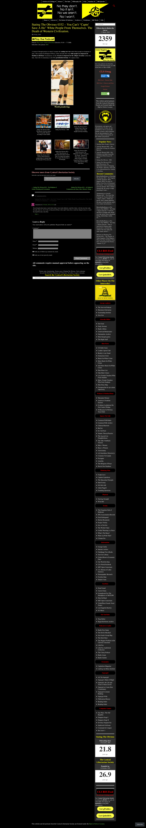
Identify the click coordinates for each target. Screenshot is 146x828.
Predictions (86, 20)
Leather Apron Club (104, 350)
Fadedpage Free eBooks (105, 552)
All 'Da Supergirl (103, 677)
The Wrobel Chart (103, 528)
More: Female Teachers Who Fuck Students (105, 381)
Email (35, 245)
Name (35, 241)
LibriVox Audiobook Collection (104, 649)
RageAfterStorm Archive (106, 621)
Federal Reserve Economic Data (106, 558)
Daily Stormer (102, 326)
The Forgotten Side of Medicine (105, 511)
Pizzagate (101, 458)
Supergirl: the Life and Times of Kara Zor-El (105, 683)
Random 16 (91, 1)
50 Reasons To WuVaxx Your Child (105, 411)
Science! (60, 1)
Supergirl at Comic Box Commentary (105, 688)
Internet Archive (103, 549)
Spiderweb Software (104, 725)
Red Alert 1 (101, 730)
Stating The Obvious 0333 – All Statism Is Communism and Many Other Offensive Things (79, 188)
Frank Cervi (101, 475)
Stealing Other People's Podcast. (105, 144)
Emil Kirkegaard (103, 517)
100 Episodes (101, 1)
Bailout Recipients (103, 520)
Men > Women (102, 445)
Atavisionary (102, 450)
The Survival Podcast (104, 307)
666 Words (95, 20)
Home (45, 20)
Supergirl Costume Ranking (104, 693)
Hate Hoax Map (103, 385)
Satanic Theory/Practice (105, 433)
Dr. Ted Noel (102, 431)
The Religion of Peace (105, 463)
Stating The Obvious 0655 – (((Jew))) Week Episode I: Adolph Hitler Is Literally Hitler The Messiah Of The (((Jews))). (43, 157)
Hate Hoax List (103, 370)
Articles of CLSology (49, 1)
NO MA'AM (102, 485)
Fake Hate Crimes (103, 373)
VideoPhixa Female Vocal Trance (106, 604)
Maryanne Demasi (103, 398)
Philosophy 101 (76, 1)
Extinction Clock (103, 356)
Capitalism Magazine (104, 666)
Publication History (104, 699)
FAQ (84, 1)
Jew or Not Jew (102, 525)
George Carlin (102, 547)
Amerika (100, 461)
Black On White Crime (105, 358)
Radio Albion (102, 329)
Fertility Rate (102, 577)
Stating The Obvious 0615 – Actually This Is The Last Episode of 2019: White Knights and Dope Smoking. (81, 129)
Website (35, 248)
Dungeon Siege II (103, 720)
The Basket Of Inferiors (66, 20)
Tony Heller (101, 619)
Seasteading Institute (104, 312)
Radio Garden (102, 658)
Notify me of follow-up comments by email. (46, 251)
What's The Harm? (104, 533)
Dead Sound (102, 588)
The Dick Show (103, 638)
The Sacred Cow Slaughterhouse (103, 437)
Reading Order (102, 702)
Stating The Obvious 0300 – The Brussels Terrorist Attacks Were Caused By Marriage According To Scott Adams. (43, 132)
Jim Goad (101, 324)
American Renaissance (105, 331)
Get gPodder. (105, 267)
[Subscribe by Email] (105, 77)
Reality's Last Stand (104, 353)
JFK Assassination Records (106, 515)
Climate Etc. (102, 538)
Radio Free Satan (103, 630)
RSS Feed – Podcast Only (105, 80)
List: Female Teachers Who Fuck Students (106, 376)
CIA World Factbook (104, 564)
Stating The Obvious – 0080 (62, 129)
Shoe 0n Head (102, 598)
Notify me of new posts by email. (43, 255)
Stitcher (105, 89)
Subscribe (76, 178)
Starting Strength (103, 499)
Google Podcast (105, 86)
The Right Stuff (103, 339)
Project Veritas (102, 522)
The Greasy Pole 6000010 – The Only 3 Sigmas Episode (106, 208)
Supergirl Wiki (102, 696)
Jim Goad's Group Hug (105, 635)
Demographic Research (105, 574)
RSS (47, 44)
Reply (36, 214)
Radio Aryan (102, 655)
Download (52, 42)
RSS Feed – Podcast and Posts (105, 83)
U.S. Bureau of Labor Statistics (104, 571)
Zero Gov (101, 315)
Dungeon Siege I (103, 717)
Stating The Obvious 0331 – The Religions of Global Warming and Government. (44, 188)
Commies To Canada (104, 456)
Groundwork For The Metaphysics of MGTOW (106, 594)
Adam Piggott (102, 488)
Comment (36, 228)
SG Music (101, 610)
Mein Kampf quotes (104, 337)
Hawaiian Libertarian (104, 310)
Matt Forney (102, 482)
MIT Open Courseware (105, 567)
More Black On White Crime (105, 362)
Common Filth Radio (104, 420)
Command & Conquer (105, 728)
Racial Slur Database (104, 466)
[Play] (43, 40)
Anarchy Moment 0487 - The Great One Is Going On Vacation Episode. (106, 148)
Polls (102, 20)
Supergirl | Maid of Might (106, 680)
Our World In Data (104, 562)
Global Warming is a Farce (106, 530)
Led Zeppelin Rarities (105, 608)
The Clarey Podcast (104, 652)
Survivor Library (103, 554)
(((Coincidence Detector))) (106, 453)
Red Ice (100, 428)
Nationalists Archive (104, 334)
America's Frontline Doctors (104, 401)
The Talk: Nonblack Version (104, 442)
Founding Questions (104, 490)
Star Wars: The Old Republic (104, 714)
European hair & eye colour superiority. (106, 388)
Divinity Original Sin (104, 722)
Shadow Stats (102, 579)
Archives (77, 20)
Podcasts (53, 20)
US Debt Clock (103, 348)
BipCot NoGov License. (105, 107)
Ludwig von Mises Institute (106, 669)
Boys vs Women (103, 448)
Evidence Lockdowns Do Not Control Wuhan (106, 406)
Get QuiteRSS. (105, 274)
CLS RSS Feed (105, 251)
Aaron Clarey (102, 591)
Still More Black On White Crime (106, 367)
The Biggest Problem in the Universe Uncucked (106, 641)
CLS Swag (105, 71)
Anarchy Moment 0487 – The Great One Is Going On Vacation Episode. (105, 195)
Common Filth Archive (105, 423)
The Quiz (67, 1)
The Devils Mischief (104, 633)
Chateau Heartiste (103, 425)
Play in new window (42, 42)
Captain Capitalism (104, 477)
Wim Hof (101, 501)
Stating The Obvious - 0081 (104, 160)
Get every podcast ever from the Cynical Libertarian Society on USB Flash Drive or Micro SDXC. (105, 65)
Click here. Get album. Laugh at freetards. (73, 273)
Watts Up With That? (104, 536)
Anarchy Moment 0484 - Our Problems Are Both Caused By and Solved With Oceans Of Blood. (105, 154)
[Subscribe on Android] (105, 95)
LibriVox (101, 645)
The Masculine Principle (105, 480)
